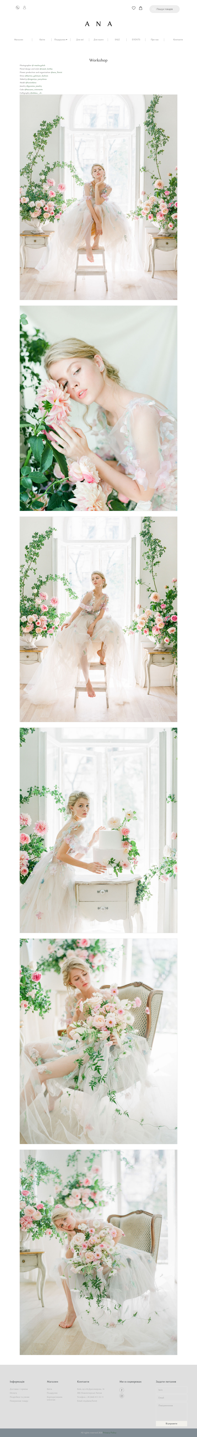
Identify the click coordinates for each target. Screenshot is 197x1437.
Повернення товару (19, 1401)
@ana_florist (56, 72)
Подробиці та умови (19, 1397)
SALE (117, 40)
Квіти (42, 40)
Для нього (99, 40)
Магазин (18, 40)
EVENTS (136, 40)
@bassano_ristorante (33, 89)
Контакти (178, 40)
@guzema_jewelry (34, 86)
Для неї (80, 40)
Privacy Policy (109, 1432)
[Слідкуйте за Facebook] (121, 1390)
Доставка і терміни (19, 1389)
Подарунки (59, 40)
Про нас (155, 40)
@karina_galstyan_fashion (36, 76)
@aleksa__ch (36, 93)
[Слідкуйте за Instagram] (121, 1396)
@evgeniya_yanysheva (37, 79)
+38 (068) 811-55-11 (95, 1397)
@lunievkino (30, 82)
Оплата (13, 1393)
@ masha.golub (38, 65)
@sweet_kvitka (45, 69)
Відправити (171, 1423)
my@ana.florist (90, 1401)
